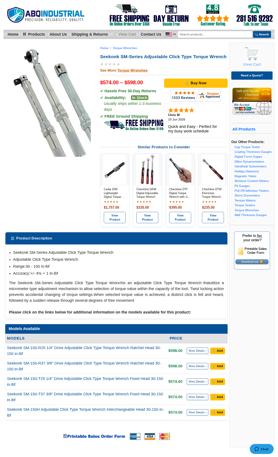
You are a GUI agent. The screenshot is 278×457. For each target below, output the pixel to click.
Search (264, 34)
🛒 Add (217, 350)
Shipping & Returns (89, 34)
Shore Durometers (247, 195)
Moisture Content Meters (252, 181)
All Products (243, 129)
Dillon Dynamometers (249, 161)
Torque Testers (245, 205)
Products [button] (36, 34)
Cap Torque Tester (247, 147)
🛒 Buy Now (195, 83)
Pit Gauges (242, 186)
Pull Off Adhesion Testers (252, 190)
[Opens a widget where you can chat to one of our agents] (262, 449)
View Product (114, 217)
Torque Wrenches (125, 48)
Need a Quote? (252, 75)
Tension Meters (245, 200)
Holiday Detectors (247, 171)
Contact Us (151, 34)
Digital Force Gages (248, 156)
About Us (58, 34)
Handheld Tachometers (250, 166)
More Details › (197, 350)
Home (13, 34)
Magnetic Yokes (245, 176)
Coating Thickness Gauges (253, 151)
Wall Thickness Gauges (251, 215)
